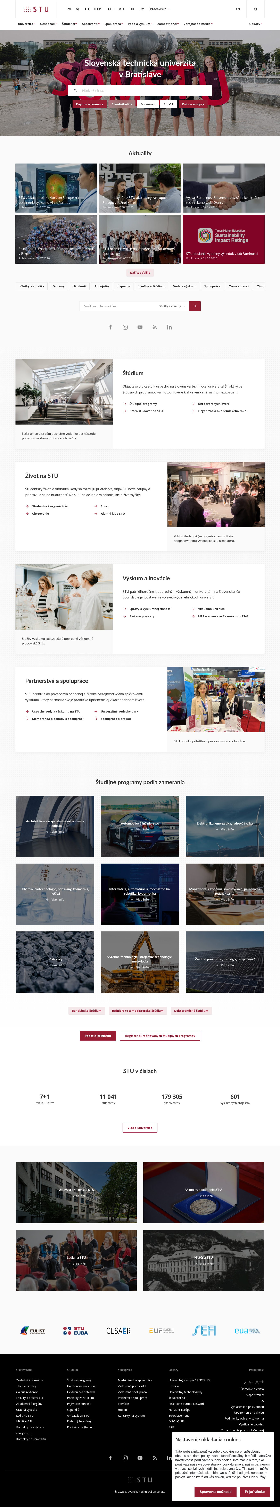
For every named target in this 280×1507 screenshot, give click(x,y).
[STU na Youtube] (140, 327)
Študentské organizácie (50, 506)
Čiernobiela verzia (252, 1389)
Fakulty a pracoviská (29, 1398)
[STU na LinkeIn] (169, 327)
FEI (87, 9)
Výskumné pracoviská (132, 1386)
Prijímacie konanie (89, 104)
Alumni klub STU (113, 513)
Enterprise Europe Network (187, 1404)
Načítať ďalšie (140, 273)
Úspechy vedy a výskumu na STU (56, 711)
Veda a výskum (139, 24)
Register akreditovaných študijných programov (160, 1036)
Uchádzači (47, 24)
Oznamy (59, 286)
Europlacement (179, 1415)
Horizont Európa (179, 1410)
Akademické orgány (29, 1404)
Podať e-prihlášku (98, 1036)
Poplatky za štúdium (80, 1398)
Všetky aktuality (32, 286)
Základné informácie (29, 1380)
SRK (171, 1427)
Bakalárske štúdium (86, 1011)
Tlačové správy (26, 1386)
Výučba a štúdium (152, 286)
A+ (251, 1382)
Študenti (68, 24)
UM (142, 9)
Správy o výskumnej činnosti (150, 609)
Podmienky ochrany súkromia (244, 1418)
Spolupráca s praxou (116, 719)
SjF (78, 9)
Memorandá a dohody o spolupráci (57, 719)
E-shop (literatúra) (79, 1421)
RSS (261, 1401)
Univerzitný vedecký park (119, 711)
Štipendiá (73, 1410)
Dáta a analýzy (193, 104)
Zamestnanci (167, 24)
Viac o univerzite (140, 1128)
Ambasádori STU (78, 1415)
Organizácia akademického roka (222, 411)
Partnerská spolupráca (133, 1398)
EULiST (169, 104)
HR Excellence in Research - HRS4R (223, 616)
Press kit (174, 1386)
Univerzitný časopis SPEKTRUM (189, 1380)
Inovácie (123, 1404)
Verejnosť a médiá (197, 24)
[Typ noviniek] (172, 306)
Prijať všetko (255, 1492)
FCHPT (98, 9)
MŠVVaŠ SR (176, 1421)
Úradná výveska (26, 1410)
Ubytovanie (40, 513)
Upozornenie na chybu (249, 1412)
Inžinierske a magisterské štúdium (138, 1011)
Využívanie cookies (251, 1424)
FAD (111, 9)
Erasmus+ (148, 104)
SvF (69, 9)
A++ (259, 1381)
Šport (105, 506)
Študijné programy (143, 404)
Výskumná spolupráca (132, 1392)
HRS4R (122, 1410)
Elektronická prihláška (81, 1392)
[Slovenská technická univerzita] (36, 9)
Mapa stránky (255, 1395)
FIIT (132, 9)
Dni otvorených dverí (213, 404)
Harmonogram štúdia (81, 1386)
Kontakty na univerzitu (31, 1439)
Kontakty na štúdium (80, 1427)
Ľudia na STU (25, 1415)
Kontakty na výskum (131, 1415)
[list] (140, 286)
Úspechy (123, 286)
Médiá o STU (24, 1421)
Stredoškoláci (122, 104)
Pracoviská (158, 9)
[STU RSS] (155, 327)
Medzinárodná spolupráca (135, 1380)
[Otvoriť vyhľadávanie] (256, 9)
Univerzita (25, 24)
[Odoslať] (195, 306)
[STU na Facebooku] (110, 327)
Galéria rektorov (27, 1392)
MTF (121, 9)
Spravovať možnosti (215, 1492)
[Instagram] (125, 327)
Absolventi (90, 24)
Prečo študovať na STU (146, 411)
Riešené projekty (142, 616)
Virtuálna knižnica (211, 609)
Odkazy (254, 24)
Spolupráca (113, 24)
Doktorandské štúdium (191, 1011)
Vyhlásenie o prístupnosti (247, 1407)
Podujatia (102, 286)
